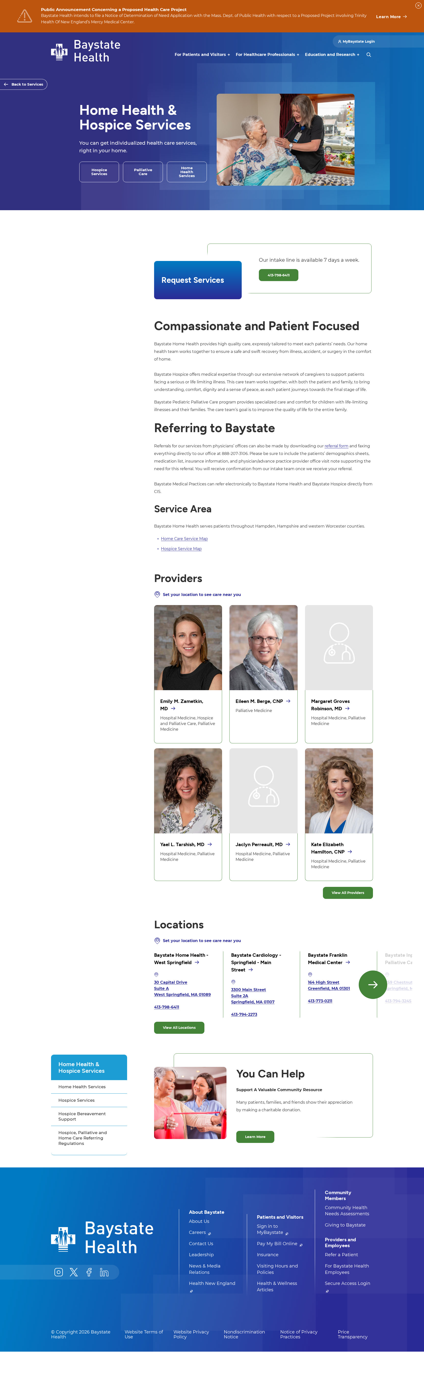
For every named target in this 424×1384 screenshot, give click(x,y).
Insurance (267, 1254)
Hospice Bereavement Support (82, 1116)
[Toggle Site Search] (369, 55)
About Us (199, 1221)
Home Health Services (82, 1086)
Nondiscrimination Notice (244, 1334)
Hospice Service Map (181, 548)
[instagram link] (58, 1272)
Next (373, 984)
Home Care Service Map (184, 538)
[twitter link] (74, 1272)
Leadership (201, 1254)
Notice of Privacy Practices (299, 1334)
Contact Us (201, 1243)
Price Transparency (353, 1334)
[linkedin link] (104, 1272)
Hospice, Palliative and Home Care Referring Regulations (82, 1138)
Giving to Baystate (345, 1225)
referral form (336, 446)
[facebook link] (89, 1272)
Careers (198, 1232)
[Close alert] (418, 5)
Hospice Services (76, 1100)
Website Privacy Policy (191, 1334)
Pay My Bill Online (278, 1243)
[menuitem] (200, 54)
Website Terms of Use (144, 1334)
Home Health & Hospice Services (81, 1067)
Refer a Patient (341, 1254)
